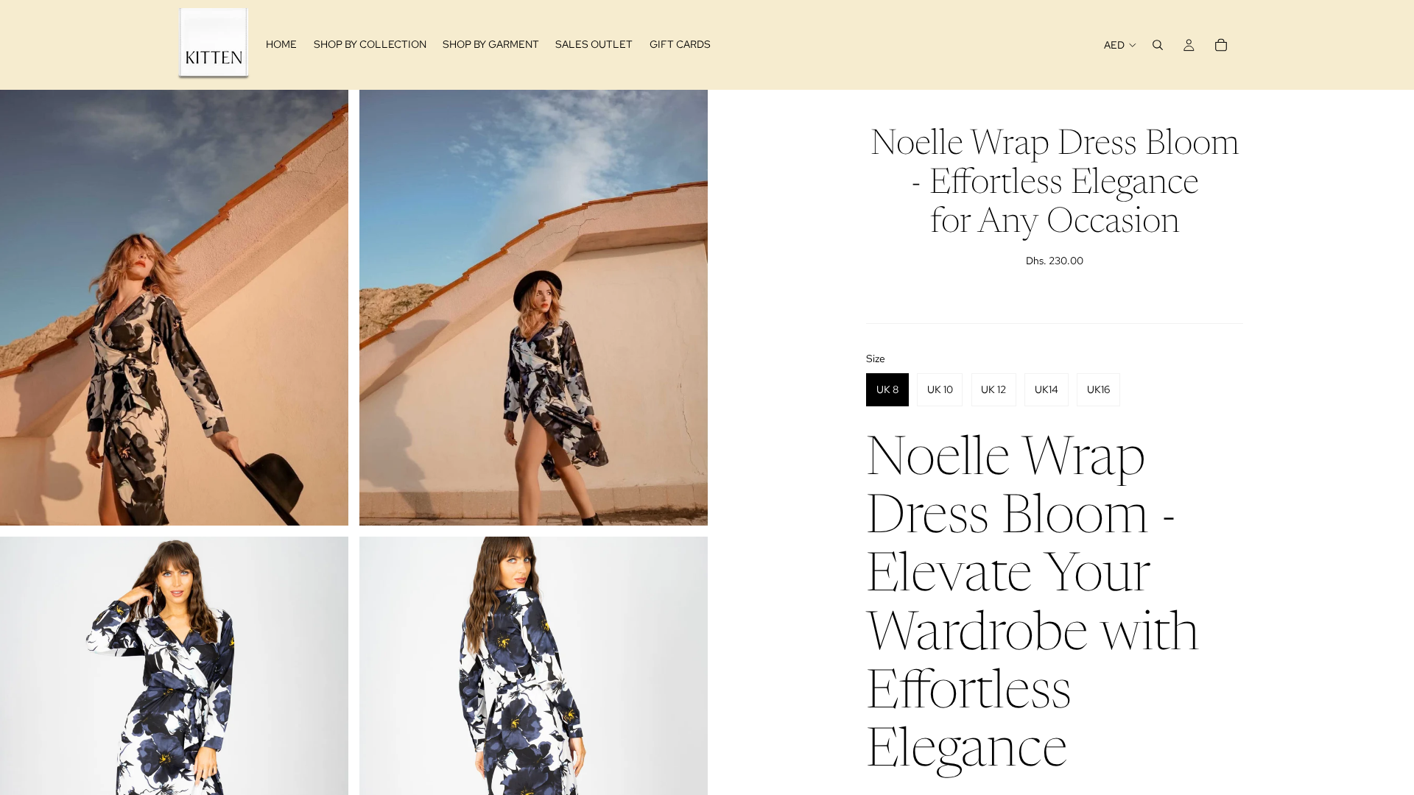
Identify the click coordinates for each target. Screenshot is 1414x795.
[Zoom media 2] (533, 307)
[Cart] (1221, 45)
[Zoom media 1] (174, 307)
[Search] (1158, 45)
